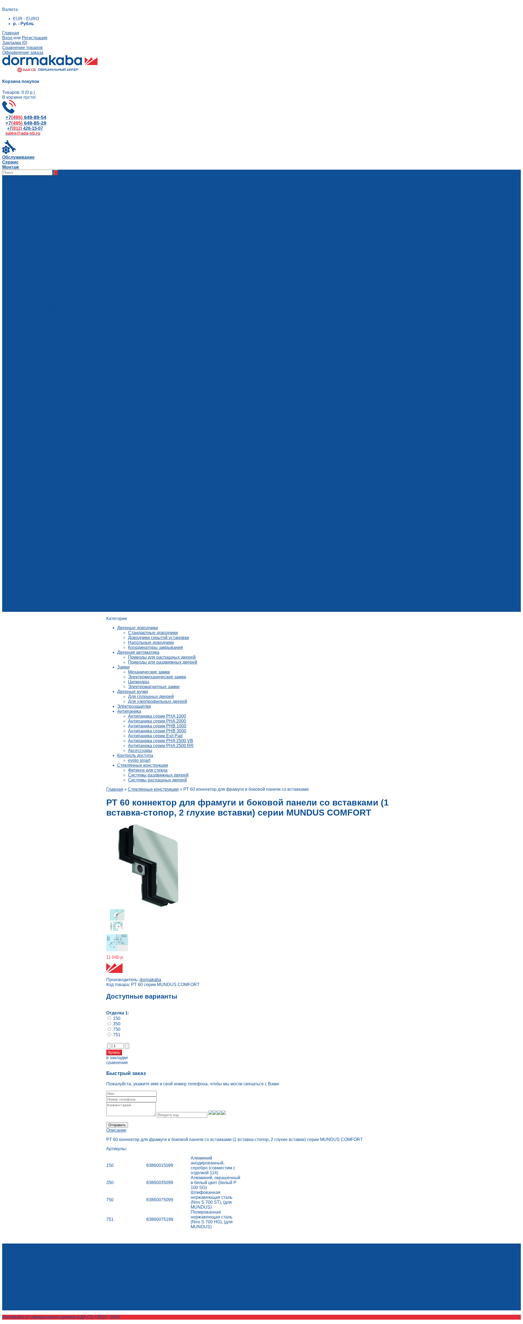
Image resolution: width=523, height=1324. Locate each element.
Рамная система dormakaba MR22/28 (83, 481)
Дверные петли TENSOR (71, 565)
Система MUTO (61, 501)
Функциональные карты (70, 270)
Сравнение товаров (22, 47)
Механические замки (149, 672)
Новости (21, 604)
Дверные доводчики (137, 627)
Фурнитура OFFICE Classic (73, 550)
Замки (52, 354)
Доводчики (57, 231)
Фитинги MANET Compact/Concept (80, 462)
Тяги (50, 265)
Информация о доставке (49, 589)
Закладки (22, 1267)
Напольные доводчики (151, 642)
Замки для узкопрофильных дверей (82, 309)
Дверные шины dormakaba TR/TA (80, 471)
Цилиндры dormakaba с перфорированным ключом (98, 339)
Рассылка (23, 1271)
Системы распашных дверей (157, 780)
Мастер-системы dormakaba (74, 344)
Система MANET (63, 506)
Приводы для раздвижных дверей (162, 662)
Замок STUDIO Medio (67, 540)
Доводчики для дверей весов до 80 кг (83, 206)
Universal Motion (62, 486)
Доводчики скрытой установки (158, 637)
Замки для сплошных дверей (75, 304)
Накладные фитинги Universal (76, 476)
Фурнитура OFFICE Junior (72, 545)
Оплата (31, 594)
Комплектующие (62, 216)
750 (116, 1029)
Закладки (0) (14, 42)
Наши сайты (25, 609)
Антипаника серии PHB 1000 (157, 726)
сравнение (117, 1062)
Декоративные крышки (69, 275)
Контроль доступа (135, 755)
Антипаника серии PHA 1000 (157, 716)
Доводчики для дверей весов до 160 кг (85, 211)
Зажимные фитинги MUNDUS (76, 452)
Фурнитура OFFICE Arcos (71, 555)
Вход (7, 37)
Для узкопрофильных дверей (157, 701)
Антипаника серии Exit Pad (155, 735)
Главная (10, 33)
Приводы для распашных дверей (162, 657)
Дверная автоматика (138, 652)
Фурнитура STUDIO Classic (73, 525)
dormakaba (150, 979)
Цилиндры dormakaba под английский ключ (89, 334)
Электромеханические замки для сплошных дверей (98, 319)
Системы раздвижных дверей (158, 775)
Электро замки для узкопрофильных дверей (90, 324)
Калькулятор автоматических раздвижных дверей (74, 579)
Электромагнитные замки (154, 686)
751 (116, 1034)
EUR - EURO (26, 18)
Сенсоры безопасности (69, 280)
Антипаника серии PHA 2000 (157, 721)
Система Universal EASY (71, 491)
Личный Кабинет (29, 1257)
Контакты (33, 584)
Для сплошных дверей (151, 696)
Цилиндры (138, 681)
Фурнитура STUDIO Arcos (71, 535)
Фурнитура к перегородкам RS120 (80, 511)
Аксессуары (58, 290)
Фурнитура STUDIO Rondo (72, 521)
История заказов (30, 1262)
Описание (116, 1130)
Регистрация (34, 37)
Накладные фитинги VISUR (74, 570)
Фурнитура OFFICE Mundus (73, 560)
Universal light (60, 447)
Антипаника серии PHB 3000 (157, 731)
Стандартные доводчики (153, 632)
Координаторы (60, 246)
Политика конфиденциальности (56, 599)
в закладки (117, 1057)
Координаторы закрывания (155, 647)
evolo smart (139, 760)
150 (116, 1018)
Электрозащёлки (134, 706)
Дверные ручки (132, 691)
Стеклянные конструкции (142, 765)
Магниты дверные (64, 250)
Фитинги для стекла (148, 770)
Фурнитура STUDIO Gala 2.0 (74, 530)
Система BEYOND (64, 457)
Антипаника (129, 711)
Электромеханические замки (157, 677)
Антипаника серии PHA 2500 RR (161, 745)
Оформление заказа (22, 52)
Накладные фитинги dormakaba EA (81, 467)
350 (116, 1024)
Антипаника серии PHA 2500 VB (160, 740)
